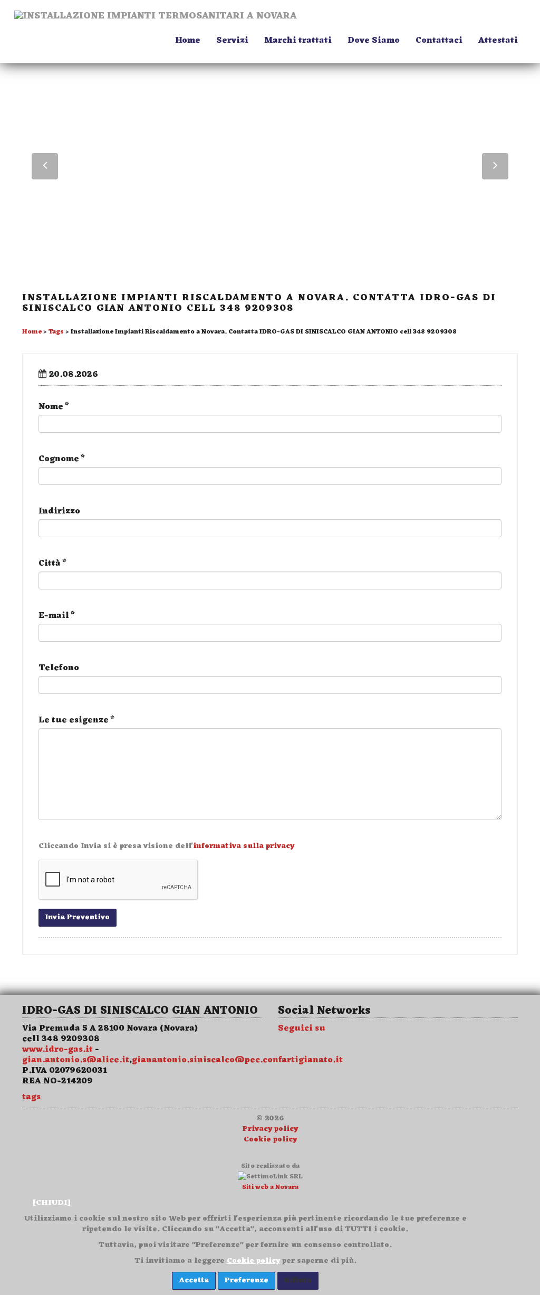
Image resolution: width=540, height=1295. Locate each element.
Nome (53, 407)
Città (52, 563)
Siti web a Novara (270, 1187)
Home (187, 40)
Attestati (498, 40)
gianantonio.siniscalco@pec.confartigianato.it (237, 1060)
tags (31, 1097)
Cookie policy (270, 1139)
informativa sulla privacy (243, 846)
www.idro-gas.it (57, 1049)
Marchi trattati (298, 40)
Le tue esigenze (76, 720)
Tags (56, 332)
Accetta (194, 1280)
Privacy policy (270, 1129)
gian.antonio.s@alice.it (75, 1060)
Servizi (232, 40)
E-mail (56, 616)
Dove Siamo (374, 40)
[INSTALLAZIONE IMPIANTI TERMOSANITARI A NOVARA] (155, 24)
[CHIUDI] (52, 1203)
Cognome (61, 459)
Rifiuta (298, 1280)
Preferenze (246, 1280)
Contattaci (439, 40)
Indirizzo (59, 511)
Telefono (58, 668)
